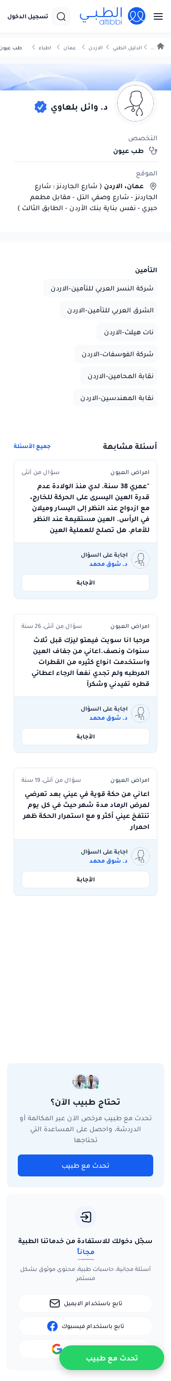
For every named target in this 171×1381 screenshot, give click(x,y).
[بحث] (61, 16)
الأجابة (86, 582)
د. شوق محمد (108, 564)
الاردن (95, 48)
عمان (69, 48)
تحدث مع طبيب (85, 1165)
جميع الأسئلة (32, 446)
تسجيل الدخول (27, 16)
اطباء (45, 48)
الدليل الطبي (127, 48)
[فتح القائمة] (155, 16)
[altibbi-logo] (113, 16)
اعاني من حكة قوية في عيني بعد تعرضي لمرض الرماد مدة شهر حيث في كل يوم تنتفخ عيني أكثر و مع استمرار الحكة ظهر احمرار (86, 810)
